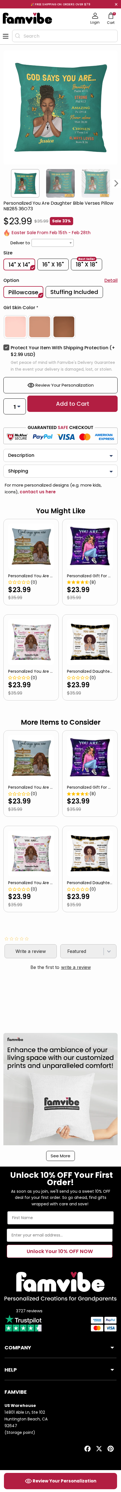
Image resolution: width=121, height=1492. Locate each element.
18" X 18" (86, 263)
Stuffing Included (74, 292)
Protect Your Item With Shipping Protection (63, 351)
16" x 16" (53, 264)
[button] (60, 308)
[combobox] (65, 36)
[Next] (116, 183)
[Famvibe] (27, 18)
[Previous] (4, 183)
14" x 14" (19, 265)
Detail (111, 280)
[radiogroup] (60, 327)
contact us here (37, 492)
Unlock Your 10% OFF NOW (60, 1251)
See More (60, 1156)
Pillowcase (23, 292)
